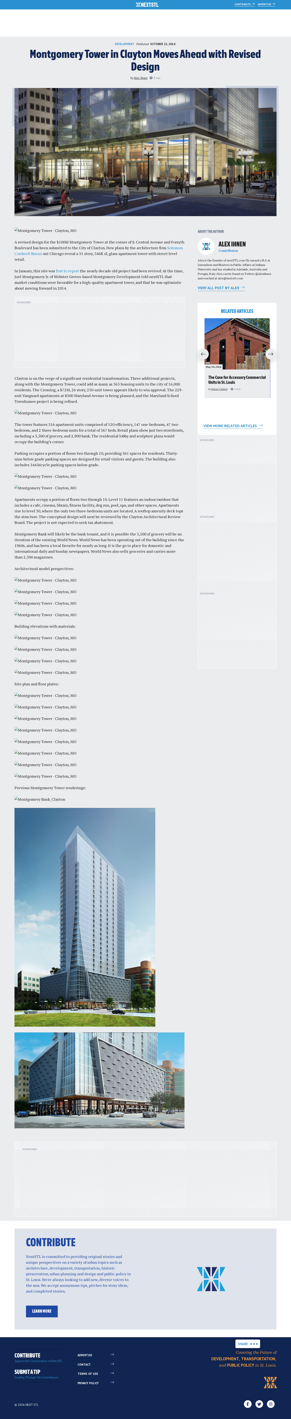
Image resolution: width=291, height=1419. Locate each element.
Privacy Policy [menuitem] (88, 1383)
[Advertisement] (99, 335)
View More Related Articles (230, 425)
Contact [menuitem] (84, 1364)
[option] (237, 358)
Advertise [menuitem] (85, 1355)
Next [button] (272, 354)
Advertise (265, 4)
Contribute (243, 4)
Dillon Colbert (219, 389)
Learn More (41, 1311)
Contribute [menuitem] (38, 1358)
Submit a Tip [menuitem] (36, 1374)
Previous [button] (201, 354)
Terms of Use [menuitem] (88, 1374)
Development (124, 44)
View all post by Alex (219, 287)
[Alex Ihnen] (206, 246)
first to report (67, 270)
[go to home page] (147, 5)
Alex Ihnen (140, 78)
